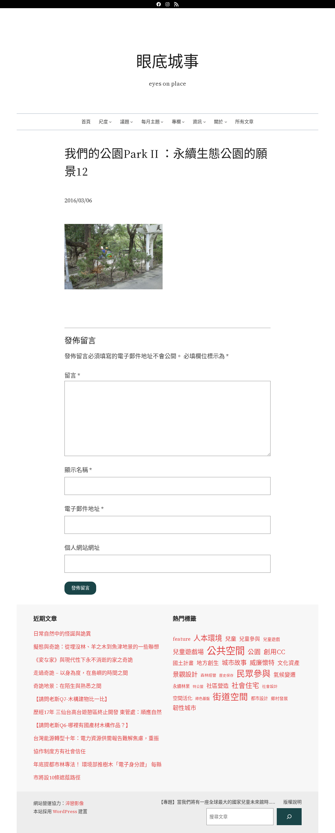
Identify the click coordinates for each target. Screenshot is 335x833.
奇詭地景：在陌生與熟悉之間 (67, 685)
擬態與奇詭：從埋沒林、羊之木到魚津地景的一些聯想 (96, 646)
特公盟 (198, 686)
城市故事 (234, 662)
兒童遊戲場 (188, 652)
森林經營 (208, 675)
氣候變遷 (284, 675)
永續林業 (181, 686)
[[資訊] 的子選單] (204, 121)
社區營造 (217, 686)
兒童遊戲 (271, 639)
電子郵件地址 (84, 509)
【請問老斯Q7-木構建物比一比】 (71, 699)
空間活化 (182, 698)
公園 (254, 652)
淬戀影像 (74, 803)
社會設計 (270, 686)
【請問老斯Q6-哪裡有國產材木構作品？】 (82, 725)
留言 (72, 375)
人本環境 (207, 638)
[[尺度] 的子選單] (110, 121)
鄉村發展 (279, 698)
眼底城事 (167, 61)
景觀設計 (185, 674)
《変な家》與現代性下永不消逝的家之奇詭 (83, 659)
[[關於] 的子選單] (225, 121)
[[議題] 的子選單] (131, 121)
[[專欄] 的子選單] (183, 121)
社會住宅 (245, 685)
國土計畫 (183, 663)
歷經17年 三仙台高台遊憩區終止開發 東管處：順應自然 (97, 712)
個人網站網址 (82, 548)
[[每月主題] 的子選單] (162, 121)
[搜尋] (289, 816)
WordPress (65, 811)
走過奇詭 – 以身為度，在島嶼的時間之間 (80, 672)
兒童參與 (249, 639)
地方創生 (208, 663)
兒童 (230, 639)
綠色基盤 (202, 698)
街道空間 (230, 697)
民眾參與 (254, 674)
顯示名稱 (78, 470)
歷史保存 (226, 675)
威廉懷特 (262, 662)
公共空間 (226, 650)
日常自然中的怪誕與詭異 (62, 633)
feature (181, 639)
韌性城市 (184, 708)
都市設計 (259, 698)
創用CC (274, 652)
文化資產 (288, 663)
